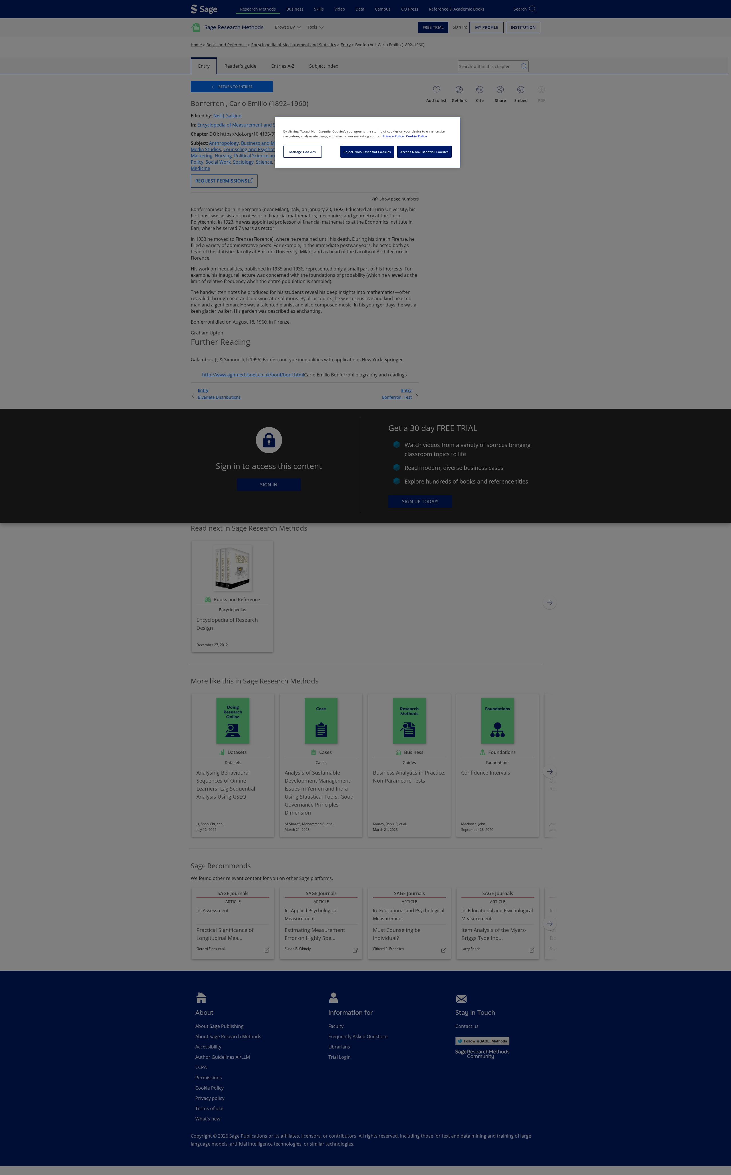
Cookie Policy (416, 136)
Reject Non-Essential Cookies (367, 152)
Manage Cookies (302, 152)
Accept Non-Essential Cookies (424, 152)
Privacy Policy (393, 136)
